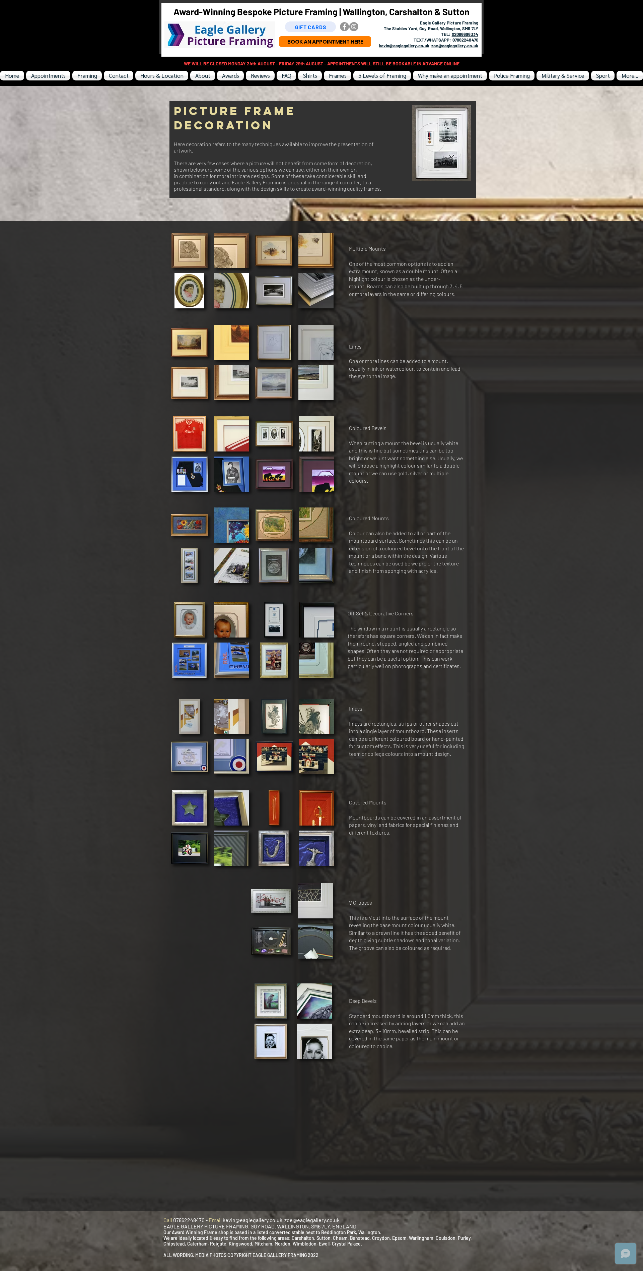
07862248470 (465, 40)
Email (216, 1220)
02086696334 (465, 34)
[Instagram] (353, 26)
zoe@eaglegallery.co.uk (454, 45)
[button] (189, 250)
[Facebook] (344, 26)
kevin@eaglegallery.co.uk (404, 45)
